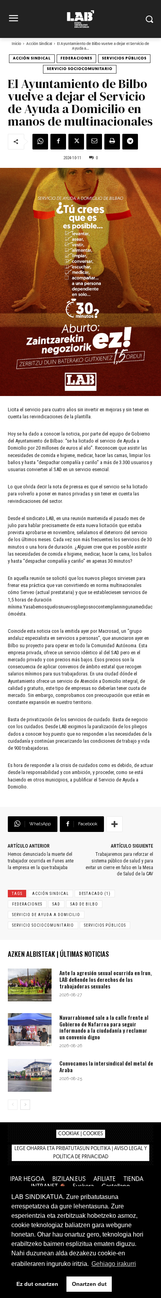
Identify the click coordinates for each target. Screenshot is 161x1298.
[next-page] (25, 1105)
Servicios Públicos (124, 58)
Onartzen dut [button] (89, 1284)
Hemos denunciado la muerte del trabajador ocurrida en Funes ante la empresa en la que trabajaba (40, 861)
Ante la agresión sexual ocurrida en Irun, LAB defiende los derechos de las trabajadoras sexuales (105, 979)
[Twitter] (76, 141)
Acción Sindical (39, 44)
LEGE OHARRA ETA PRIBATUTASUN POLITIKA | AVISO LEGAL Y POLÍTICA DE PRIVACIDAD (80, 1152)
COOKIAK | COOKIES (80, 1133)
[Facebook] (58, 141)
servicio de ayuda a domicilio (46, 915)
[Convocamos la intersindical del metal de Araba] (30, 1075)
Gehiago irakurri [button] (113, 1263)
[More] (114, 824)
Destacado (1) (95, 893)
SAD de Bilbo (84, 904)
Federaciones (76, 58)
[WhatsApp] (40, 141)
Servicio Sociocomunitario (80, 69)
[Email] (94, 141)
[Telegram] (130, 141)
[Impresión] (112, 141)
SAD (56, 904)
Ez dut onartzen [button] (37, 1284)
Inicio (16, 44)
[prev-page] (13, 1105)
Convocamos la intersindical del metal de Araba (106, 1066)
